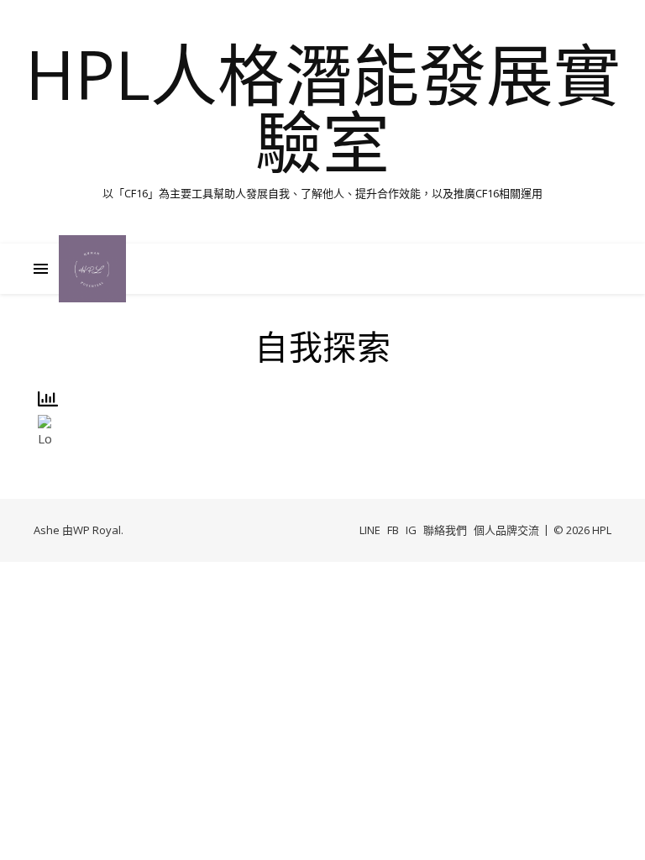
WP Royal (97, 530)
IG (411, 530)
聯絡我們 (445, 530)
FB (393, 530)
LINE (369, 530)
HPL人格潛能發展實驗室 (323, 107)
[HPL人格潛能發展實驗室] (92, 268)
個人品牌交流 (506, 530)
